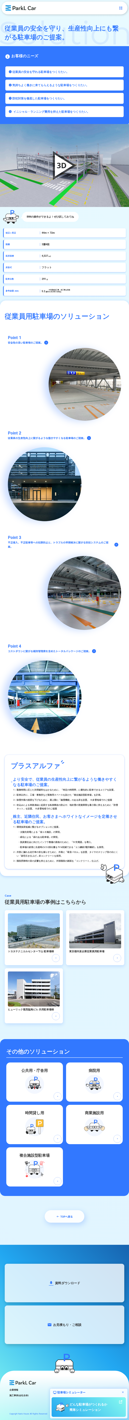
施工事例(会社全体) (18, 1394)
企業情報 (13, 1389)
